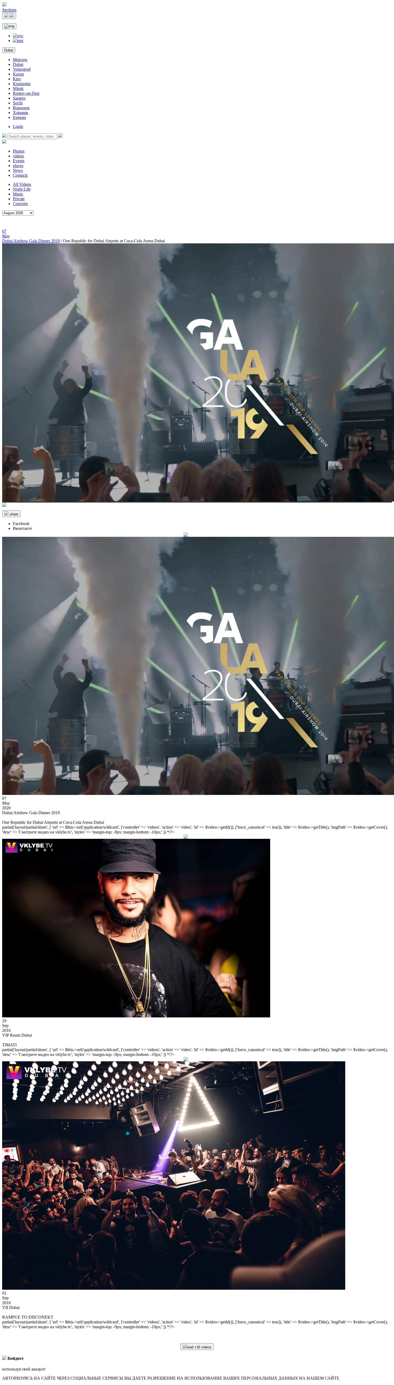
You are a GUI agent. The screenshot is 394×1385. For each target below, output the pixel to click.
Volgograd (22, 69)
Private (19, 199)
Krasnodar (22, 83)
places (18, 165)
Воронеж (21, 107)
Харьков (20, 112)
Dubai (8, 50)
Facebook (21, 523)
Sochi (18, 103)
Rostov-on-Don (26, 93)
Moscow (20, 59)
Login (18, 126)
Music (18, 194)
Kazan (18, 74)
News (18, 170)
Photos (18, 151)
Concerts (20, 203)
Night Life (22, 189)
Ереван (19, 117)
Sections (9, 9)
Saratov (19, 98)
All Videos (22, 184)
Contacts (20, 175)
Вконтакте (22, 528)
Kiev (17, 79)
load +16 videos (199, 1347)
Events (18, 160)
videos (18, 156)
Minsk (18, 88)
